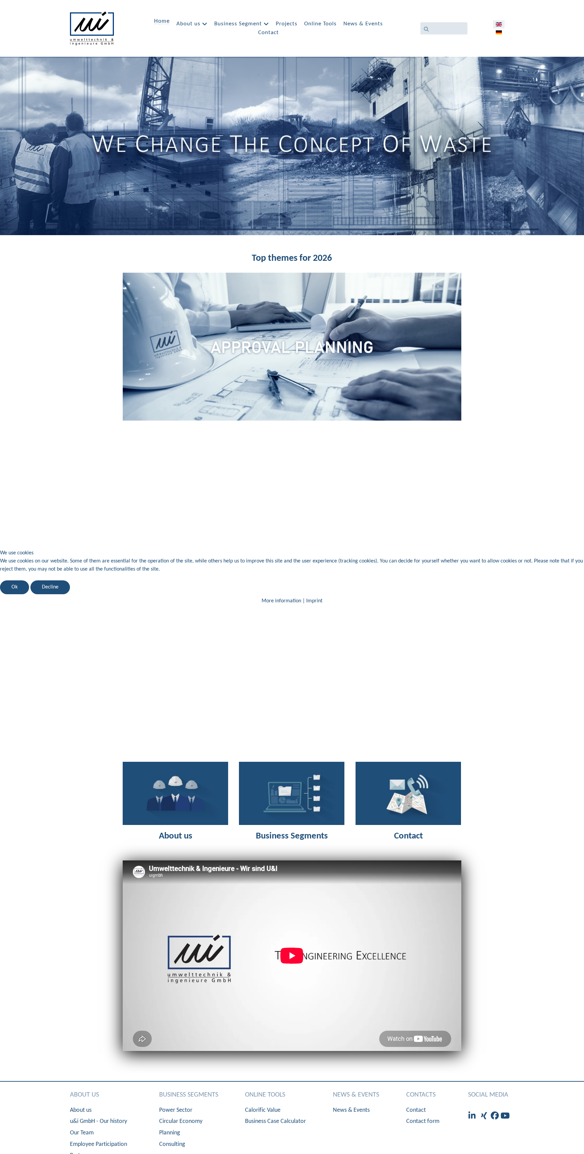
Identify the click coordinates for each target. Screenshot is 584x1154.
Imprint (314, 601)
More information (281, 601)
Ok (14, 587)
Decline (50, 587)
